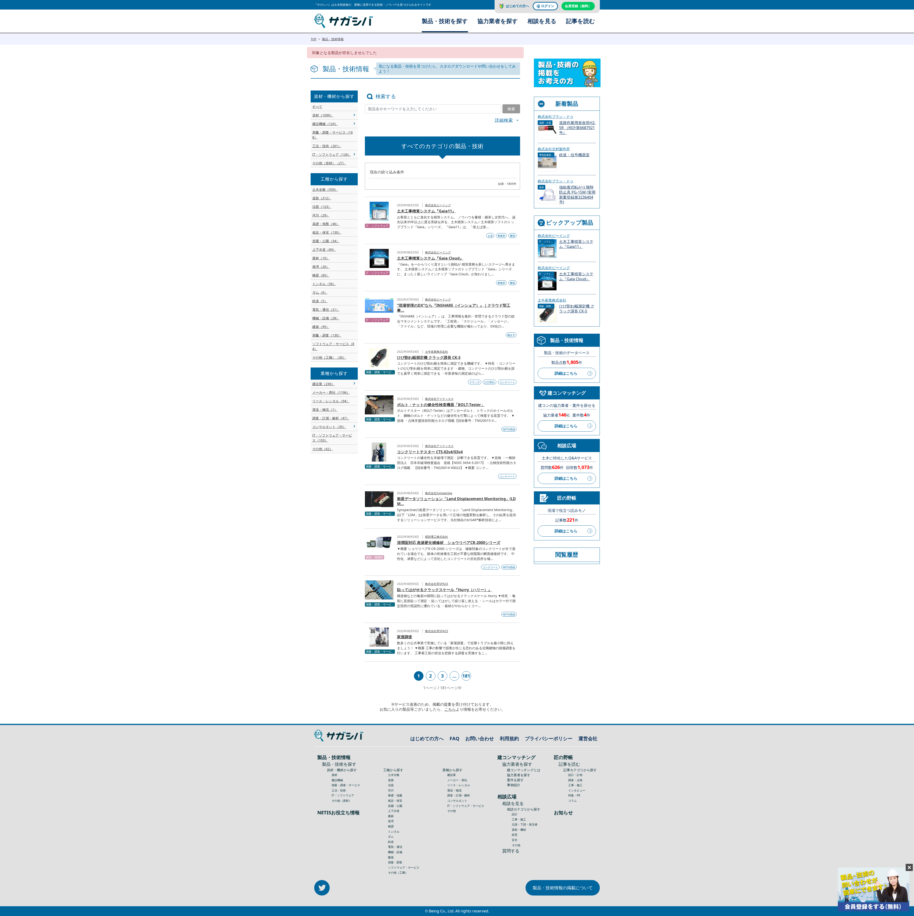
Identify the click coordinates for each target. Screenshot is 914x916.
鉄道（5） (320, 301)
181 (466, 676)
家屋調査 (404, 636)
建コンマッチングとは (523, 770)
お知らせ (563, 812)
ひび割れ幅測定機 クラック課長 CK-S (429, 357)
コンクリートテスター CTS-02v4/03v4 (430, 451)
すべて (317, 106)
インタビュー (576, 790)
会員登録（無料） (578, 6)
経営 (514, 835)
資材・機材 (519, 830)
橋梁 (391, 826)
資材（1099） (322, 115)
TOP (314, 39)
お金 (490, 235)
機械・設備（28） (325, 318)
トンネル (393, 832)
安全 (514, 840)
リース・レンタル (458, 785)
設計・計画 (575, 775)
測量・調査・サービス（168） (332, 135)
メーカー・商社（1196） (331, 392)
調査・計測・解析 (458, 795)
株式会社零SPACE (436, 584)
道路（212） (321, 198)
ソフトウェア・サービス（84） (333, 346)
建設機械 (337, 780)
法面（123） (321, 206)
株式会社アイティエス (439, 399)
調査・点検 (575, 780)
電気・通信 (395, 847)
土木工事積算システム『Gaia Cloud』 (430, 258)
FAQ (454, 738)
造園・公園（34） (325, 241)
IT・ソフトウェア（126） (331, 154)
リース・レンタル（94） (330, 401)
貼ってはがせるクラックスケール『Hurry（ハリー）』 (444, 589)
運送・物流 (454, 790)
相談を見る (541, 21)
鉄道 (391, 842)
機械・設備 (395, 852)
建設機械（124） (325, 123)
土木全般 (393, 775)
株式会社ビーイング (438, 205)
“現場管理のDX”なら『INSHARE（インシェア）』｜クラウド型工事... (453, 308)
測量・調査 (395, 862)
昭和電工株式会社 (436, 537)
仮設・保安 (395, 801)
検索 (511, 108)
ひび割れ (489, 382)
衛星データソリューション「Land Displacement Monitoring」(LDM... (456, 501)
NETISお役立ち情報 (338, 812)
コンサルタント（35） (329, 426)
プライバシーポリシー (548, 738)
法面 (391, 785)
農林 (391, 816)
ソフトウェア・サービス (403, 868)
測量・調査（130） (326, 335)
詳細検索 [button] (504, 120)
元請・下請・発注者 (524, 824)
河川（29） (320, 215)
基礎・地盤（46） (325, 223)
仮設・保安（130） (326, 232)
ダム (391, 837)
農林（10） (320, 258)
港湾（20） (320, 266)
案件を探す (515, 780)
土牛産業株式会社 (436, 352)
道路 (391, 780)
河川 (391, 790)
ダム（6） (320, 292)
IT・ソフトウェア (343, 795)
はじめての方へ (517, 6)
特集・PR (574, 795)
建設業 (451, 775)
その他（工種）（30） (329, 357)
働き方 (511, 335)
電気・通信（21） (325, 309)
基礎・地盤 (395, 795)
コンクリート (507, 382)
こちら (450, 709)
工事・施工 (519, 819)
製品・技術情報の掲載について (563, 888)
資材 (334, 775)
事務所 (501, 235)
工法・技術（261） (326, 146)
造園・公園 (395, 806)
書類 (512, 235)
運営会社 (587, 738)
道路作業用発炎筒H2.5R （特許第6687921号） (577, 127)
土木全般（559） (325, 189)
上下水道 (393, 811)
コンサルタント (457, 801)
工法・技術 (339, 790)
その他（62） (322, 449)
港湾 (391, 821)
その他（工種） (398, 873)
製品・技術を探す (445, 21)
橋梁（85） (320, 275)
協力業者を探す (497, 21)
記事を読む (580, 21)
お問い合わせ (479, 738)
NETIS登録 (509, 429)
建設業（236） (323, 384)
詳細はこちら (566, 373)
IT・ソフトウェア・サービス (465, 806)
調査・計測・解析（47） (330, 418)
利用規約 (509, 738)
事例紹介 (513, 785)
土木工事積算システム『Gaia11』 (426, 211)
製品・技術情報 (333, 39)
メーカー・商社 (457, 780)
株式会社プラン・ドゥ (555, 116)
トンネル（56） (324, 284)
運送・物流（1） (325, 409)
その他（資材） (342, 801)
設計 (514, 814)
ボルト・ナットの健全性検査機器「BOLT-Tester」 (441, 404)
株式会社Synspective (438, 493)
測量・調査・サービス (346, 785)
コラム (572, 801)
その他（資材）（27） (329, 163)
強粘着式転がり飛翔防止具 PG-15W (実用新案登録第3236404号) (577, 195)
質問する (510, 851)
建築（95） (320, 326)
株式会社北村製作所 (554, 148)
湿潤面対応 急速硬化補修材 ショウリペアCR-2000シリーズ (448, 542)
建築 (391, 857)
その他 (451, 811)
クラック (474, 382)
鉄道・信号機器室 (574, 154)
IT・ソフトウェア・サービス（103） (332, 438)
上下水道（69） (324, 249)
